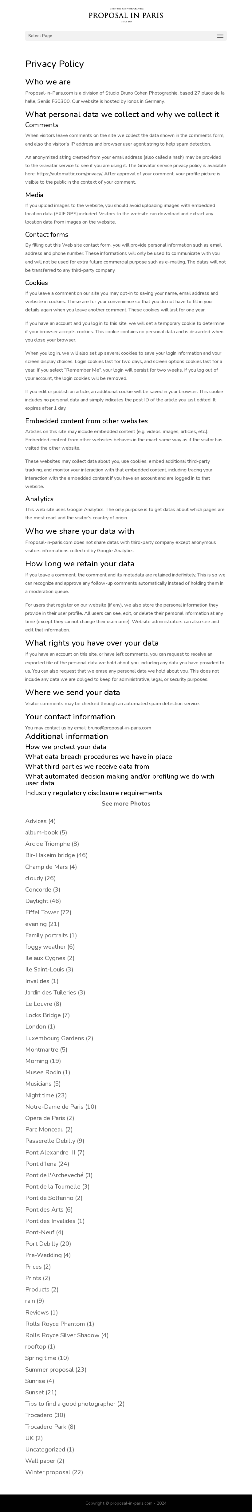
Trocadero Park (45, 1427)
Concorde (38, 889)
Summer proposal (49, 1369)
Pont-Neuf (39, 1232)
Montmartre (41, 1049)
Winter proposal (47, 1472)
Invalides (37, 981)
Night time (39, 1095)
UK (29, 1438)
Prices (33, 1267)
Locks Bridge (43, 1015)
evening (36, 924)
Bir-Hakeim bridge (50, 855)
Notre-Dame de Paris (54, 1107)
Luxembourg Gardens (54, 1038)
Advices (36, 821)
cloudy (34, 878)
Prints (33, 1278)
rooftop (35, 1346)
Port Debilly (41, 1244)
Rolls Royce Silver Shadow (62, 1335)
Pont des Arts (44, 1209)
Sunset (34, 1392)
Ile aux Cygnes (45, 958)
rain (30, 1301)
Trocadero (39, 1415)
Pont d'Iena (41, 1164)
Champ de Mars (46, 867)
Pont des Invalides (50, 1221)
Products (37, 1289)
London (35, 1026)
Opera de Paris (45, 1118)
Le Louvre (38, 1004)
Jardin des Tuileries (50, 992)
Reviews (37, 1312)
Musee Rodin (43, 1072)
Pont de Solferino (49, 1198)
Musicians (38, 1084)
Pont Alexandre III (50, 1152)
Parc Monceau (44, 1129)
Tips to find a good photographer (70, 1404)
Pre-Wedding (43, 1255)
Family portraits (46, 935)
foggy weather (45, 947)
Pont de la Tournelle (53, 1186)
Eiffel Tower (42, 912)
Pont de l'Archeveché (54, 1175)
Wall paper (40, 1461)
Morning (36, 1061)
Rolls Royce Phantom (55, 1324)
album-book (41, 832)
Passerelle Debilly (50, 1141)
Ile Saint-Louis (44, 969)
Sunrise (35, 1381)
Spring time (40, 1358)
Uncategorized (45, 1449)
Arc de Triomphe (47, 844)
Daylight (36, 901)
